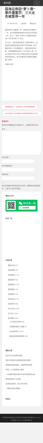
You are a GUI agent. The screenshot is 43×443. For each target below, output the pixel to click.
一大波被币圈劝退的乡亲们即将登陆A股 (20, 374)
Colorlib (13, 420)
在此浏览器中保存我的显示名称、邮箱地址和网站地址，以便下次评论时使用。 (21, 187)
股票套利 (11, 284)
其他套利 (11, 294)
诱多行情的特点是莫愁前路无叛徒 (18, 360)
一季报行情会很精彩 (13, 388)
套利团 (7, 3)
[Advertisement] (23, 82)
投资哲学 (11, 304)
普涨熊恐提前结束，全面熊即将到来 (18, 365)
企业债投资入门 (15, 331)
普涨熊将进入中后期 (13, 379)
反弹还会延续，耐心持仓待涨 (16, 383)
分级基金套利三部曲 (16, 326)
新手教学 (11, 318)
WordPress (28, 420)
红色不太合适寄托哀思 (13, 355)
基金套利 (11, 280)
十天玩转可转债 (15, 322)
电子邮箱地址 (7, 166)
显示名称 (6, 157)
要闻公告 (33, 23)
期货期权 (11, 289)
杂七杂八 (11, 313)
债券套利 (11, 275)
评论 (3, 129)
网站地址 (5, 174)
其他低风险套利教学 (16, 336)
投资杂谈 (11, 299)
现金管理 (11, 270)
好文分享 (11, 308)
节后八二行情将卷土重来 (14, 369)
